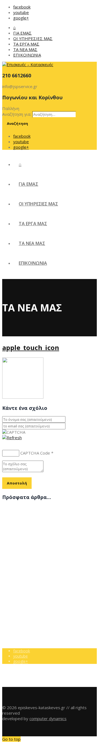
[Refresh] (12, 437)
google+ (21, 18)
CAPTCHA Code (35, 453)
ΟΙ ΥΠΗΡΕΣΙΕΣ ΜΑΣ (33, 38)
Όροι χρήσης (24, 582)
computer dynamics (48, 718)
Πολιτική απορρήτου (31, 587)
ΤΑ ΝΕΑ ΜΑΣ (25, 49)
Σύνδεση (21, 593)
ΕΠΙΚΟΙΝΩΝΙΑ (27, 55)
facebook (22, 7)
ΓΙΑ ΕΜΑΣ (22, 33)
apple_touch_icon (30, 347)
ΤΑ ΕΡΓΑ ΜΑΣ (26, 44)
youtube (21, 12)
